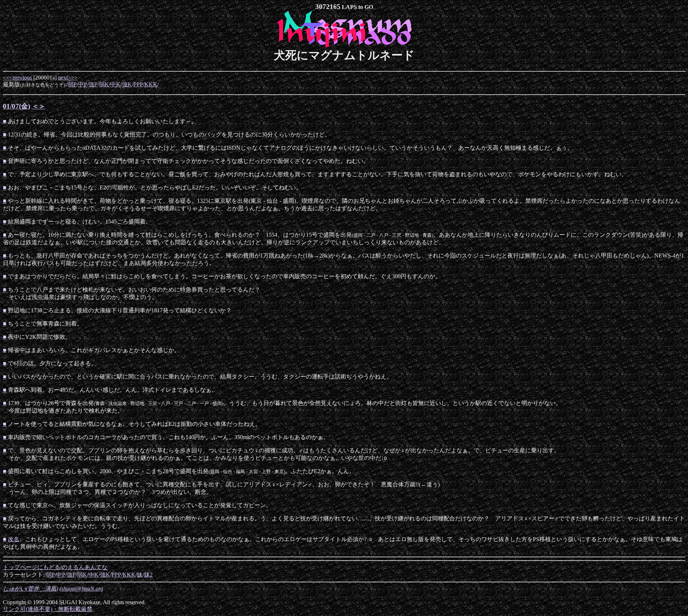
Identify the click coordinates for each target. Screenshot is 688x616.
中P (82, 84)
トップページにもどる (31, 567)
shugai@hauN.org (82, 589)
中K (115, 84)
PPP (138, 84)
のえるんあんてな (85, 567)
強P (93, 84)
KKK (150, 84)
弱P (72, 84)
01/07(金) (16, 106)
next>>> (67, 77)
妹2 (148, 575)
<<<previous (17, 77)
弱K (104, 84)
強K (127, 84)
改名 (13, 539)
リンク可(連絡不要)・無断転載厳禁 (47, 609)
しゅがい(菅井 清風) (30, 589)
